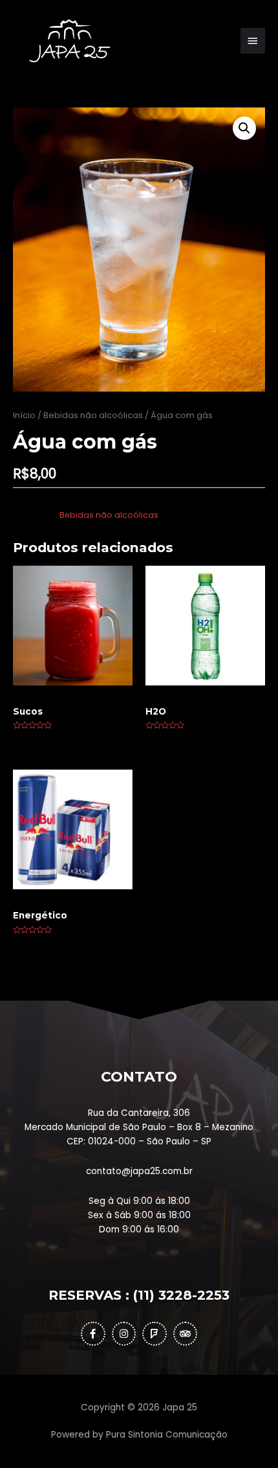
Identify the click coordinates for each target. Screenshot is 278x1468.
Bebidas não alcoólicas (93, 415)
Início (24, 415)
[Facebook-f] (93, 1334)
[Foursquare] (154, 1334)
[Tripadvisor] (185, 1334)
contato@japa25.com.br (139, 1171)
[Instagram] (124, 1334)
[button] (244, 128)
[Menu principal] (253, 41)
